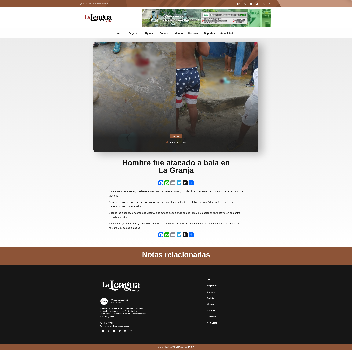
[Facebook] (238, 3)
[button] (134, 33)
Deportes (209, 33)
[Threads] (263, 3)
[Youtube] (251, 3)
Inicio (120, 33)
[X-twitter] (244, 3)
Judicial (164, 33)
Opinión (149, 33)
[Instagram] (270, 3)
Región (133, 33)
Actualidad (226, 33)
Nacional (193, 33)
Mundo (179, 33)
